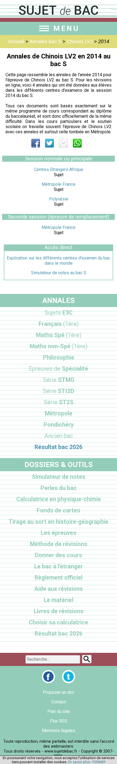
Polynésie (58, 199)
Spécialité (58, 368)
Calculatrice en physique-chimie (58, 499)
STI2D (58, 391)
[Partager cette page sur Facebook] (35, 143)
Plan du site (58, 711)
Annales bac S (45, 42)
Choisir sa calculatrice (58, 622)
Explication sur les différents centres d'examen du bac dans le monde (58, 260)
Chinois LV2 (80, 42)
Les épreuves (58, 532)
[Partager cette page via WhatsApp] (77, 143)
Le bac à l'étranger (58, 566)
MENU (66, 28)
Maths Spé (58, 335)
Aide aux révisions (58, 588)
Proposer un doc (58, 692)
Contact (58, 701)
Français (59, 323)
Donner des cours (58, 555)
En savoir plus (79, 762)
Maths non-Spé (58, 346)
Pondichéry (59, 424)
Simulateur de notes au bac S (58, 272)
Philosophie (58, 357)
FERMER (99, 762)
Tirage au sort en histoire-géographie (58, 521)
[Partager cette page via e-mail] (63, 143)
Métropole (58, 413)
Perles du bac (59, 488)
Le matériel (58, 600)
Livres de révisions (59, 611)
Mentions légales (58, 730)
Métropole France (58, 184)
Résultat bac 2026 (58, 447)
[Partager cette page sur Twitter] (49, 143)
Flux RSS (58, 721)
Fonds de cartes (58, 510)
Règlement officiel (58, 577)
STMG (58, 379)
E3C (59, 312)
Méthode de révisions (58, 544)
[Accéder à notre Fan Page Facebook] (48, 676)
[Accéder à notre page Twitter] (68, 676)
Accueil (16, 42)
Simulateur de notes (58, 476)
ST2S (58, 402)
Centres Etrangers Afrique (58, 169)
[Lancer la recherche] (86, 659)
